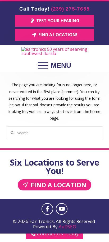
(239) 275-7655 (70, 9)
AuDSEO (67, 226)
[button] (54, 65)
